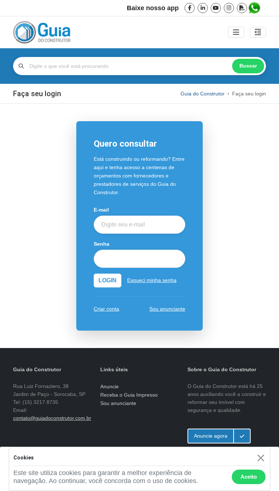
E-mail (101, 210)
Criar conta (106, 309)
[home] (41, 32)
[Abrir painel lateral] (258, 32)
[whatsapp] (255, 8)
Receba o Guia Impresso (129, 395)
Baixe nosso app (153, 8)
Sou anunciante (167, 309)
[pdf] (242, 8)
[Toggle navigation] (236, 32)
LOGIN (107, 280)
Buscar (248, 66)
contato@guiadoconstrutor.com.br (52, 418)
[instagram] (229, 8)
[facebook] (190, 8)
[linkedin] (203, 8)
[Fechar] (261, 458)
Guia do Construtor (203, 94)
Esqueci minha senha (152, 280)
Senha (101, 244)
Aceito (248, 477)
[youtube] (216, 8)
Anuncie (109, 386)
